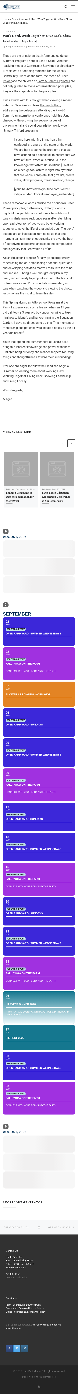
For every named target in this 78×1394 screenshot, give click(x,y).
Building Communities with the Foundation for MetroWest (20, 497)
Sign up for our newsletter (19, 1324)
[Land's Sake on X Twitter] (16, 1348)
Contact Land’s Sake (16, 1277)
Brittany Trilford (50, 105)
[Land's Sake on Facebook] (9, 1348)
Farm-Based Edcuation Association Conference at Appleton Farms (56, 497)
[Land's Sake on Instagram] (24, 1348)
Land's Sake (30, 1371)
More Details (37, 1308)
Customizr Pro (47, 1377)
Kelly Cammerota (15, 46)
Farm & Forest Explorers (53, 81)
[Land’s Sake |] (11, 6)
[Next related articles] (71, 443)
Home (6, 19)
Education (17, 19)
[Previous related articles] (63, 443)
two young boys (42, 223)
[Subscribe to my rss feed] (39, 1386)
